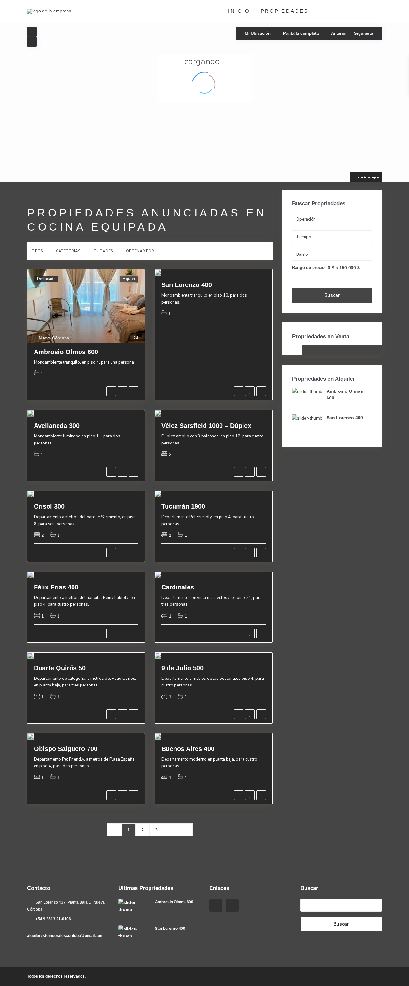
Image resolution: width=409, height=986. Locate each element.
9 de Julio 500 (182, 667)
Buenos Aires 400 (187, 748)
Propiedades (285, 11)
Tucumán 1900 (183, 506)
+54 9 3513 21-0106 (53, 919)
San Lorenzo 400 (186, 284)
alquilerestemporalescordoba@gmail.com (65, 935)
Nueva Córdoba (54, 338)
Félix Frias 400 (56, 587)
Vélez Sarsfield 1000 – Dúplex (206, 425)
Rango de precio (308, 267)
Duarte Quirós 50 (60, 667)
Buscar (332, 295)
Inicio (239, 11)
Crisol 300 (49, 506)
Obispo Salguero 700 (65, 748)
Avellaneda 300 (57, 425)
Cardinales (177, 587)
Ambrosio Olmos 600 (66, 351)
